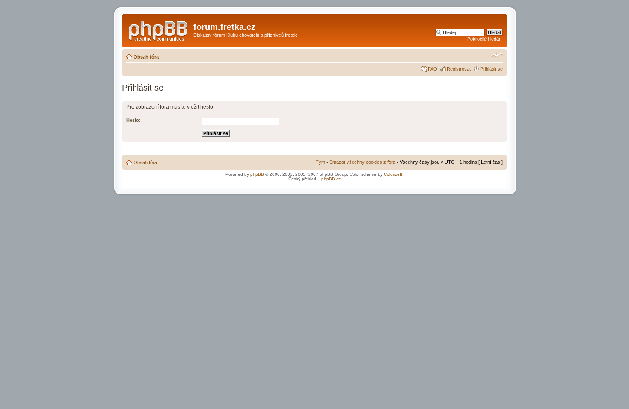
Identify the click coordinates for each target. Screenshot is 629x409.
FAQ (432, 68)
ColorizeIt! (394, 174)
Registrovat (459, 68)
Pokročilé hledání (485, 38)
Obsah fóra (146, 56)
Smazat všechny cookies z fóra (362, 162)
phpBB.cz (331, 179)
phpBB (257, 174)
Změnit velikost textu (496, 55)
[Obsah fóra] (158, 29)
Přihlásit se (491, 68)
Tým (320, 162)
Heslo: (133, 120)
